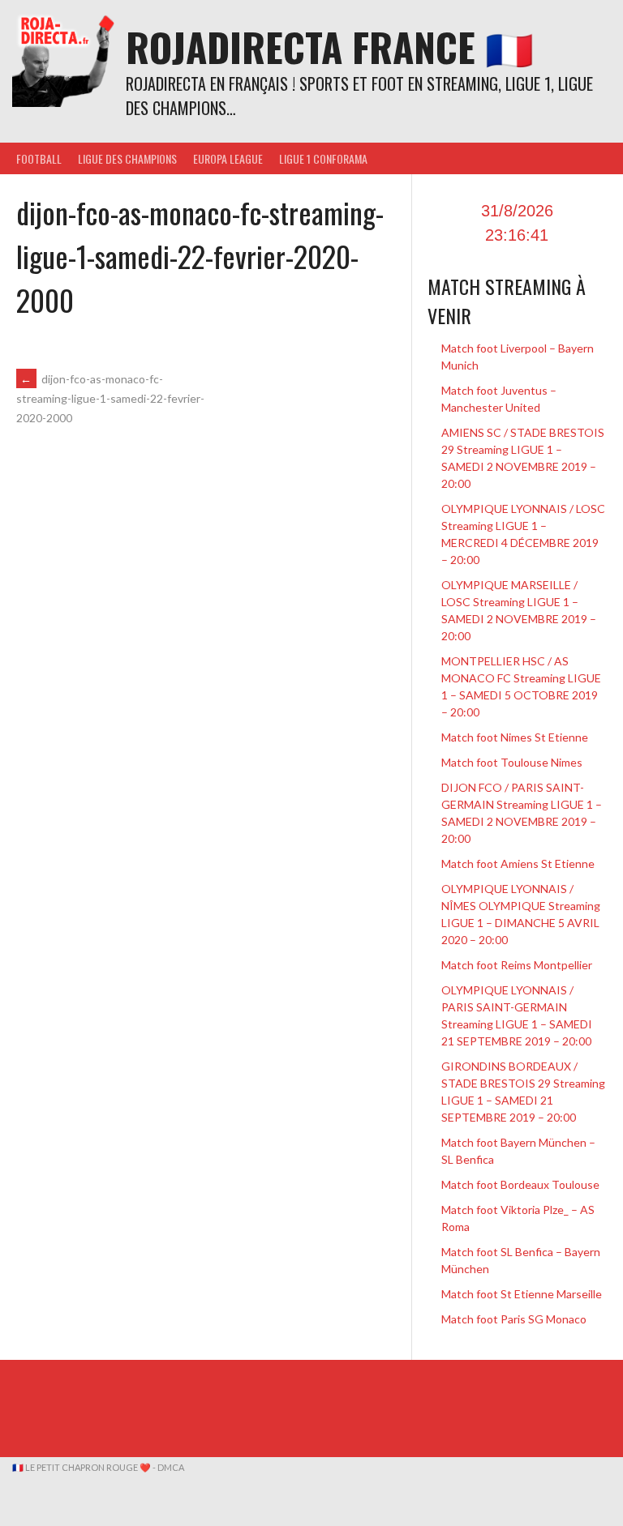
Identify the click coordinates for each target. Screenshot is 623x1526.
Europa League (228, 158)
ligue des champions (127, 158)
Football (39, 158)
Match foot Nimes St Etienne (514, 737)
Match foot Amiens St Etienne (518, 863)
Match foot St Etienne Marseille (521, 1294)
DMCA (170, 1467)
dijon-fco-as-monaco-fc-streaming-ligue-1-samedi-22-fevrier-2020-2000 (110, 398)
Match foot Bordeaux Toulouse (520, 1184)
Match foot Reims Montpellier (516, 965)
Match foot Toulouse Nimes (511, 762)
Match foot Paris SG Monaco (513, 1319)
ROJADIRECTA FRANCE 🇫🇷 (330, 46)
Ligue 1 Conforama (323, 158)
